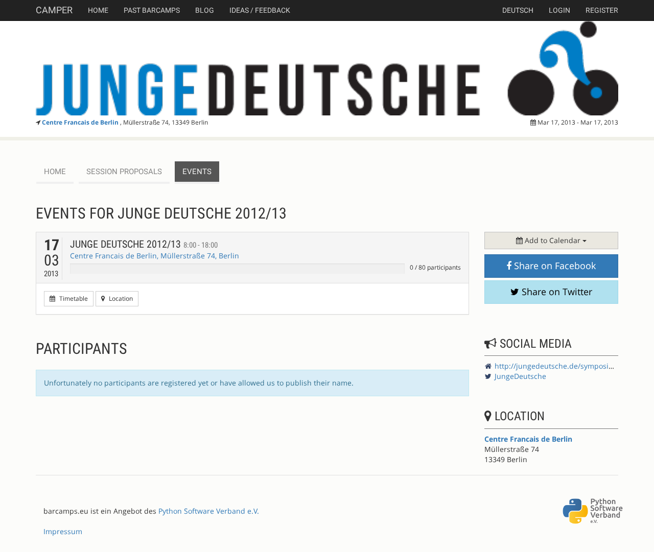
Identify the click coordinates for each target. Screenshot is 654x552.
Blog (204, 10)
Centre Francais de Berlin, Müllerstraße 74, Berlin (154, 255)
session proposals (124, 171)
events (197, 171)
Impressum (62, 531)
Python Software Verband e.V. (208, 511)
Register (602, 10)
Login (559, 10)
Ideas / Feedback (259, 10)
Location (120, 298)
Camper (54, 10)
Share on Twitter (555, 291)
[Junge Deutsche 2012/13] (327, 67)
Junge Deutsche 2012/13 (144, 244)
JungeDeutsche (520, 376)
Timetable (73, 298)
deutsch (517, 10)
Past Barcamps (152, 10)
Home (98, 10)
